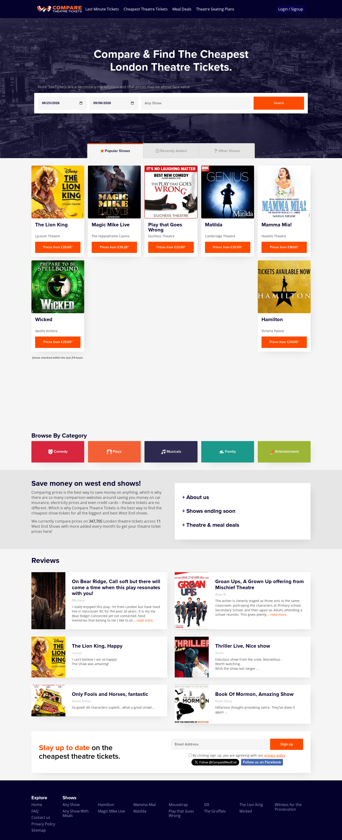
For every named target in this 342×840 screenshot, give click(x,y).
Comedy (60, 451)
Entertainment (287, 451)
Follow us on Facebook (262, 762)
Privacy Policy (43, 823)
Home (36, 804)
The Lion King (251, 804)
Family (230, 451)
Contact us (40, 817)
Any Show (71, 804)
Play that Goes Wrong (181, 813)
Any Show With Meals (76, 813)
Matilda (139, 811)
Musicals (174, 451)
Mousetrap (178, 804)
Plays (117, 451)
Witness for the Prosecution (288, 807)
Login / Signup (290, 9)
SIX (206, 804)
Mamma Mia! (144, 804)
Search (279, 103)
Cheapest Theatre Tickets (146, 9)
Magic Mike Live (111, 811)
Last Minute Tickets (102, 9)
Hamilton (106, 804)
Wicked (245, 811)
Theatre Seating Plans (215, 9)
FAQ (34, 811)
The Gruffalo (215, 811)
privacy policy (274, 755)
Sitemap (38, 830)
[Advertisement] (171, 392)
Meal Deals (181, 9)
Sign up (286, 744)
